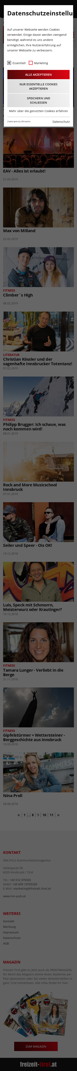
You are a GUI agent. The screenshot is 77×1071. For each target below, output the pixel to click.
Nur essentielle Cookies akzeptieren (38, 86)
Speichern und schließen (38, 100)
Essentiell (19, 63)
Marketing (41, 63)
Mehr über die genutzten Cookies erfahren (38, 111)
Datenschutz (61, 122)
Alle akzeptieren (38, 74)
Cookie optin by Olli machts (18, 121)
